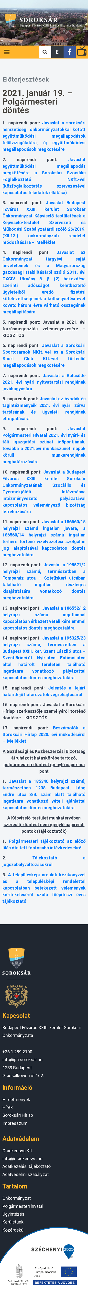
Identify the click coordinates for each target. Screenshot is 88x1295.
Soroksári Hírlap (17, 1115)
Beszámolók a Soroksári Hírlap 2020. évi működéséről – (44, 734)
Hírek (7, 1107)
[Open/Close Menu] (6, 52)
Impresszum (15, 1123)
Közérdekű (12, 1230)
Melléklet (45, 242)
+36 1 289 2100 (17, 1051)
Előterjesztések (25, 79)
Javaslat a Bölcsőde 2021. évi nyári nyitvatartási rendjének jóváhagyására (44, 382)
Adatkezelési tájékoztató (26, 1166)
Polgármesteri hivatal (22, 1206)
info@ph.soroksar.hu (22, 1059)
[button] (57, 52)
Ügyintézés (13, 1214)
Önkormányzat (16, 1198)
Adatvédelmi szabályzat (25, 1174)
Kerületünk (12, 1221)
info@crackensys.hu (22, 1158)
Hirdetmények (16, 1099)
